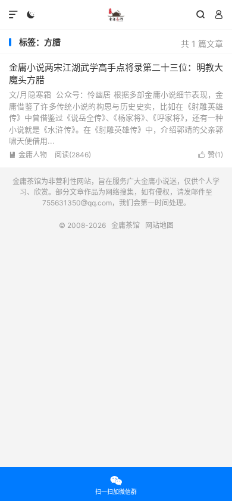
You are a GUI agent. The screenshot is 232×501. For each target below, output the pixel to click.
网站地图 (159, 225)
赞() (210, 154)
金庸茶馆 (116, 15)
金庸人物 (28, 154)
